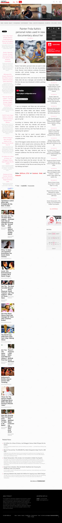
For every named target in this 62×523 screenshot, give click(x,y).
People (59, 23)
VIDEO (53, 39)
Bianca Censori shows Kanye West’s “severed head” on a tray (54, 183)
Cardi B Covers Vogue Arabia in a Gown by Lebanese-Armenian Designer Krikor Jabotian (53, 132)
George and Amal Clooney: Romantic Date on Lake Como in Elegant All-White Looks (54, 163)
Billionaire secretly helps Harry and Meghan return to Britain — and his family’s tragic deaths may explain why (53, 174)
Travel (30, 23)
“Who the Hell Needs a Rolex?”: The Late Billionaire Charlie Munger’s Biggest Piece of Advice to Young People (54, 122)
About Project (7, 496)
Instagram (18, 175)
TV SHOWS (54, 32)
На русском (31, 185)
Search (53, 248)
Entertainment (24, 23)
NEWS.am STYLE (24, 173)
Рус (17, 2)
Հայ (14, 2)
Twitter (40, 173)
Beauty (10, 23)
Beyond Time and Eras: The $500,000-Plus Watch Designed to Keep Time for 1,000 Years (25, 450)
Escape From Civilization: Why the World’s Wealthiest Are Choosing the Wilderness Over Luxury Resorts (22, 467)
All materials (54, 209)
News (2, 23)
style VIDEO (54, 23)
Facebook (35, 173)
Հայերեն (24, 185)
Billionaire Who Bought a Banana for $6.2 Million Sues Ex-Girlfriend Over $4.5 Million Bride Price (53, 110)
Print (18, 185)
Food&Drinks (16, 23)
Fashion (6, 23)
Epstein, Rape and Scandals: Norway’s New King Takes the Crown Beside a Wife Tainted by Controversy (53, 100)
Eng (20, 2)
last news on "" (37, 481)
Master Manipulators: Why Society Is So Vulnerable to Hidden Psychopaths (23, 458)
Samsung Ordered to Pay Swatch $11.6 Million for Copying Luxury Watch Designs (24, 473)
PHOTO (54, 35)
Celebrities (47, 23)
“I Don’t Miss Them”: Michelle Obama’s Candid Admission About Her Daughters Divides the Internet (53, 88)
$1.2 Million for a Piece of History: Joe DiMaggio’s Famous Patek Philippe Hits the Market (24, 444)
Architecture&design (38, 23)
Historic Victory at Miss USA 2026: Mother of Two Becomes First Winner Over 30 (54, 142)
